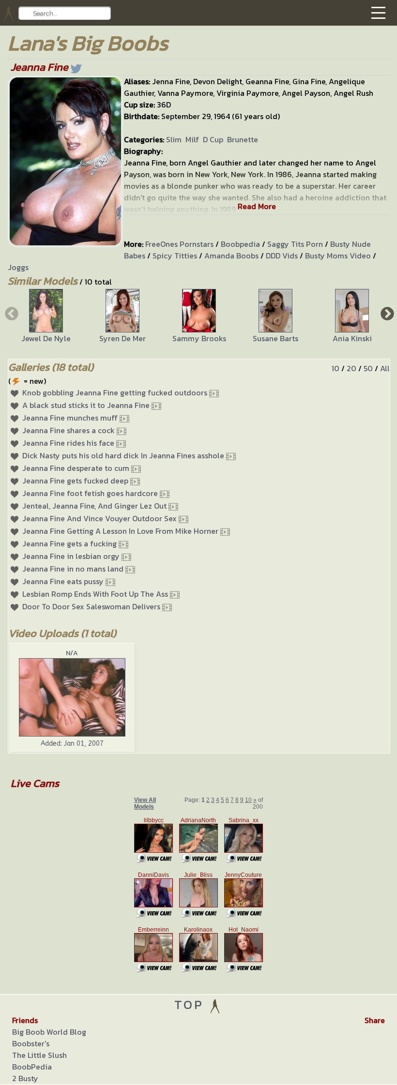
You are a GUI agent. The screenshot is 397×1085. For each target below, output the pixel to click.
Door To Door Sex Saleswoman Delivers (91, 606)
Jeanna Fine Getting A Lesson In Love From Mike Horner (120, 531)
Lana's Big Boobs (88, 43)
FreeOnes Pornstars (179, 244)
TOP (191, 1004)
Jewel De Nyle (46, 338)
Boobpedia (240, 244)
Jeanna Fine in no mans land (72, 568)
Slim (174, 139)
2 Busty (25, 1078)
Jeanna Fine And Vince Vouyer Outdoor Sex (99, 518)
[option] (46, 316)
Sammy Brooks (199, 338)
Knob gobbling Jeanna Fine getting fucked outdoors (114, 392)
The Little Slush (39, 1055)
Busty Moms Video (338, 255)
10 (335, 368)
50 (368, 368)
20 (351, 368)
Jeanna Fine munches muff (70, 417)
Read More (257, 206)
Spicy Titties (175, 255)
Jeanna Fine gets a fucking (69, 543)
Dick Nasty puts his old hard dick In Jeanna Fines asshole (123, 455)
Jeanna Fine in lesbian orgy (71, 556)
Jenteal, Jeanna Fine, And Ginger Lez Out (94, 506)
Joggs (18, 267)
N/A (72, 653)
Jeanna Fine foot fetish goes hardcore (90, 493)
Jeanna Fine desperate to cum (75, 468)
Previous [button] (10, 313)
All (385, 368)
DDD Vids (282, 255)
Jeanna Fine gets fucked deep (75, 480)
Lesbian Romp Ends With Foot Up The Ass (95, 594)
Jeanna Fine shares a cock (68, 430)
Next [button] (386, 313)
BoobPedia (32, 1066)
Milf (192, 139)
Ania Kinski (352, 338)
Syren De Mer (122, 338)
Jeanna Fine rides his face (68, 443)
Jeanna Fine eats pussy (63, 581)
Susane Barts (275, 338)
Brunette (242, 139)
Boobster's (30, 1043)
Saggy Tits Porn (295, 244)
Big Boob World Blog (49, 1032)
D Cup (213, 139)
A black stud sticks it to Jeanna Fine (86, 405)
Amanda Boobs (231, 255)
